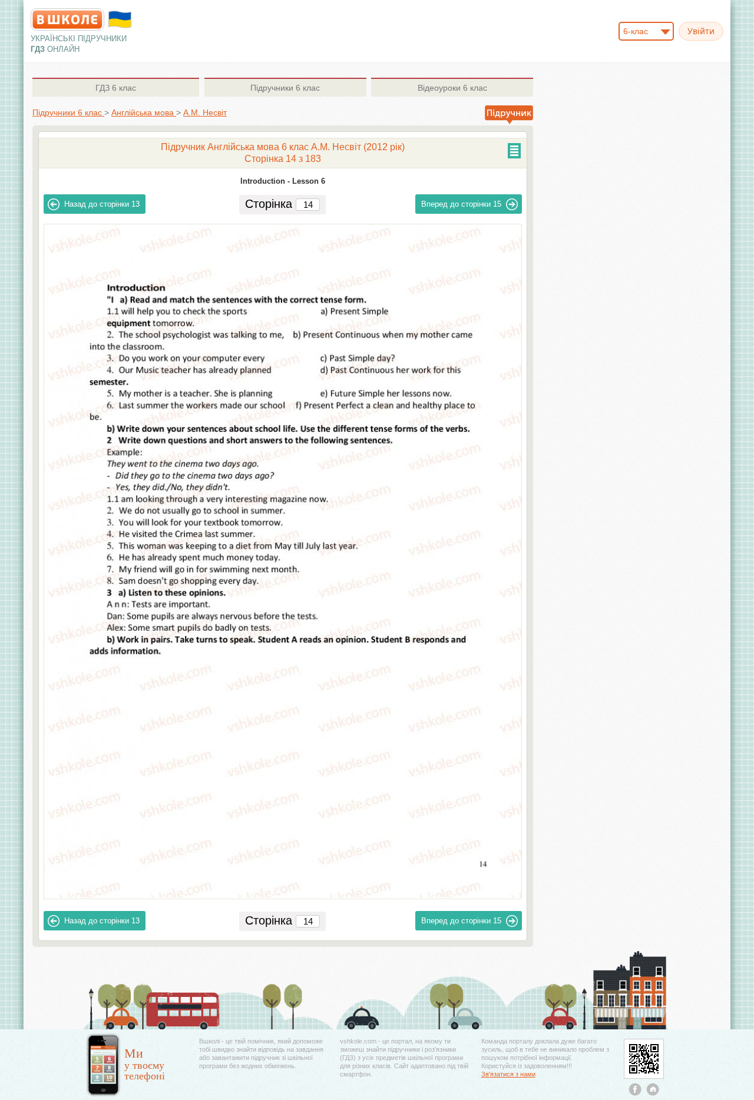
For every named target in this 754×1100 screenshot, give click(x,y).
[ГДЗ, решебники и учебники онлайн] (67, 19)
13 (102, 204)
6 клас (115, 87)
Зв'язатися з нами (508, 1074)
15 (461, 204)
